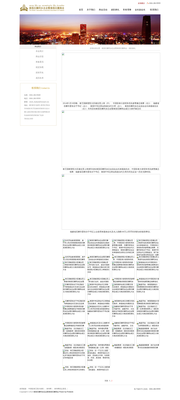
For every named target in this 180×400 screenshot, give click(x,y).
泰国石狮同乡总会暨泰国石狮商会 (114, 48)
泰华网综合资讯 (60, 389)
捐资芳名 (40, 73)
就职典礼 (115, 10)
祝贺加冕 (40, 67)
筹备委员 (40, 62)
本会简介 (40, 51)
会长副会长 (140, 10)
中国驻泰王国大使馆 (36, 389)
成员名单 (40, 78)
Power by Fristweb (66, 392)
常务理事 (127, 10)
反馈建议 (141, 3)
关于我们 (91, 10)
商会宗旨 (40, 56)
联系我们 (154, 10)
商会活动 (103, 10)
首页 (81, 10)
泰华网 (48, 389)
